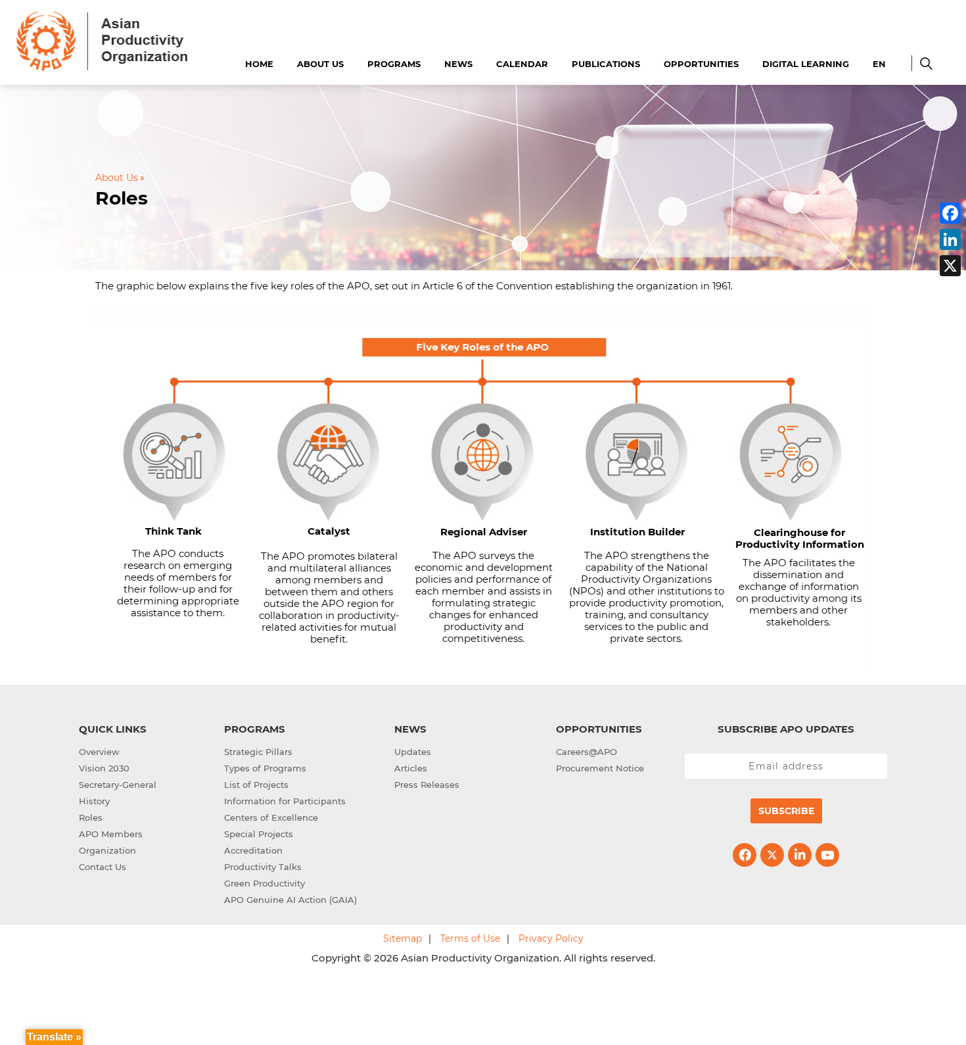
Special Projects (258, 834)
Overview (99, 751)
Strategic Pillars (258, 751)
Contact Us (102, 867)
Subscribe (786, 811)
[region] (483, 486)
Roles (91, 817)
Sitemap (402, 938)
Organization (107, 850)
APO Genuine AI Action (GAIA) (290, 899)
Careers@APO (586, 751)
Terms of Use (470, 938)
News (458, 64)
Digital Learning (805, 64)
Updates (412, 751)
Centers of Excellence (271, 817)
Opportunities (701, 64)
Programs (394, 64)
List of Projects (256, 784)
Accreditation (253, 850)
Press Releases (426, 784)
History (94, 801)
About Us (320, 64)
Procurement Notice (600, 768)
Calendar (522, 64)
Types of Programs (265, 768)
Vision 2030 (104, 768)
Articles (410, 768)
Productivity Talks (263, 867)
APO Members (111, 834)
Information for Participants (285, 801)
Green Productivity (264, 883)
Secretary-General (117, 784)
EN (879, 64)
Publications (606, 64)
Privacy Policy (551, 938)
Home (259, 64)
